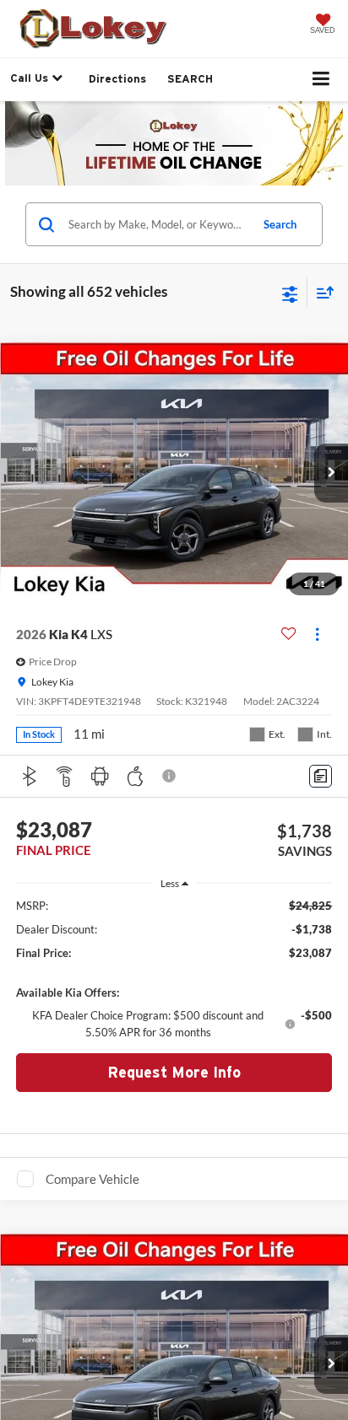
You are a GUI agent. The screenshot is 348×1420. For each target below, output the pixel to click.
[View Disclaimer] (170, 775)
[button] (331, 473)
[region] (174, 969)
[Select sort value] (320, 292)
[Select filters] (290, 292)
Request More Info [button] (174, 1072)
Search (280, 224)
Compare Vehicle (92, 1178)
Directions (117, 79)
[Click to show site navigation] (321, 79)
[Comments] (320, 776)
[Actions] (317, 634)
